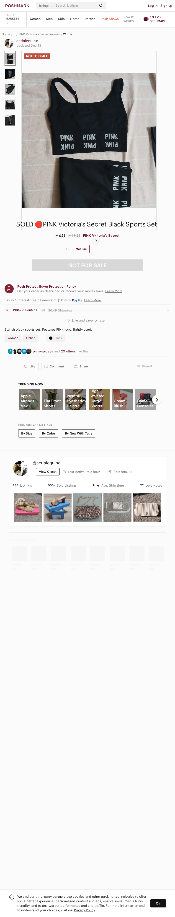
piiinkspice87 (43, 351)
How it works (129, 19)
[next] (96, 240)
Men (49, 19)
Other (30, 338)
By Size (26, 433)
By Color (48, 433)
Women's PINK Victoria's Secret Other (69, 34)
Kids (61, 19)
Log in (153, 6)
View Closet (48, 472)
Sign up (166, 6)
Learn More (92, 300)
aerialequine (27, 40)
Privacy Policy (84, 910)
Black (58, 338)
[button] (46, 5)
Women (35, 19)
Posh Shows (110, 19)
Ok (158, 903)
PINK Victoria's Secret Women (39, 34)
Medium (81, 249)
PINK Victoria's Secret (101, 235)
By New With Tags (78, 433)
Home (74, 19)
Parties (90, 19)
